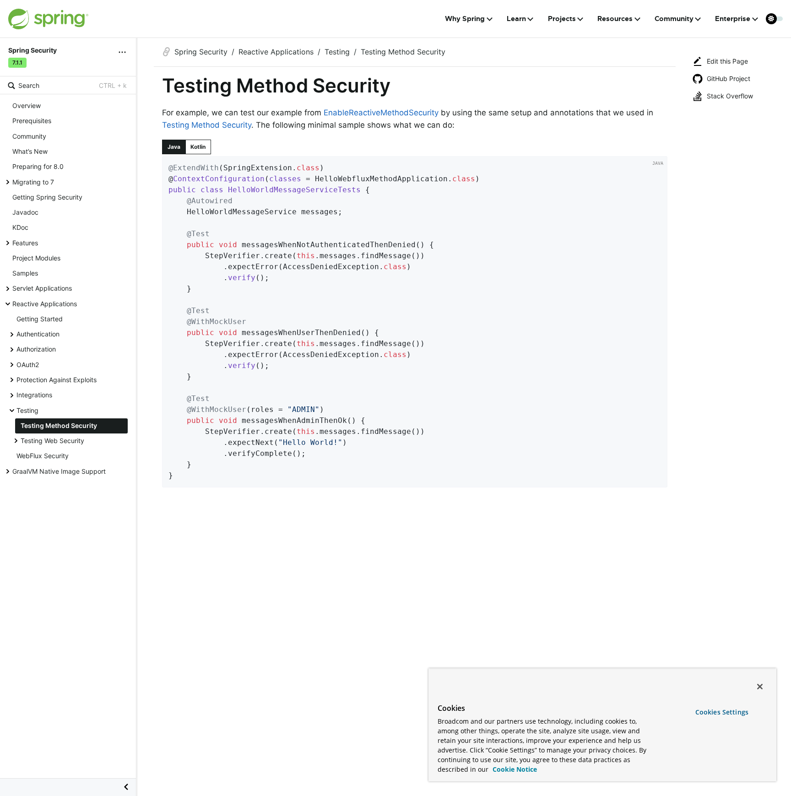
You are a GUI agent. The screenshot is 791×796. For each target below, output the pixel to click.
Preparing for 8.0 (38, 166)
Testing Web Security (52, 440)
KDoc (20, 227)
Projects (562, 18)
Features (25, 242)
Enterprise (732, 18)
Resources (615, 18)
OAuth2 (27, 364)
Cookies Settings (721, 712)
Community (674, 18)
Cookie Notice (514, 769)
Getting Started (39, 318)
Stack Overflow (730, 96)
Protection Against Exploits (56, 380)
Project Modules (36, 257)
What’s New (30, 151)
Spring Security (201, 51)
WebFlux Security (42, 456)
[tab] (174, 147)
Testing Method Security (59, 425)
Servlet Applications (42, 288)
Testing (27, 410)
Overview (26, 105)
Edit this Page (727, 61)
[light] (774, 18)
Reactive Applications (44, 303)
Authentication (38, 334)
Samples (25, 273)
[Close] (760, 687)
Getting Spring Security (47, 196)
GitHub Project (728, 78)
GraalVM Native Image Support (59, 471)
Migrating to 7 (33, 181)
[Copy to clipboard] (657, 477)
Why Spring (465, 18)
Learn (516, 18)
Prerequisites (31, 121)
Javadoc (25, 212)
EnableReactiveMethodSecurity (381, 112)
